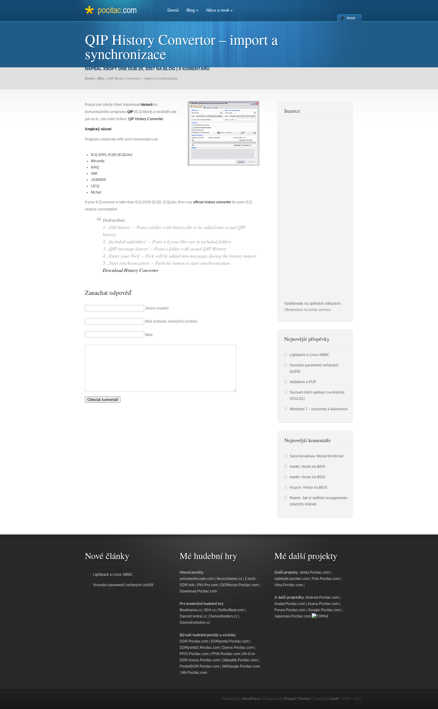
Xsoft (110, 68)
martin (295, 467)
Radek (295, 498)
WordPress (251, 699)
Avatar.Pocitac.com (289, 604)
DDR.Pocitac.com (194, 641)
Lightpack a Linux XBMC (310, 355)
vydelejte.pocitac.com (291, 579)
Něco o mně (219, 10)
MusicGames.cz (229, 579)
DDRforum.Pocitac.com (239, 585)
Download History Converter (130, 270)
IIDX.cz (210, 610)
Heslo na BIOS (313, 467)
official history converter (212, 202)
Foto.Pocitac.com (326, 579)
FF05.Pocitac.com (194, 654)
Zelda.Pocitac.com (315, 572)
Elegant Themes (297, 699)
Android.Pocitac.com (322, 597)
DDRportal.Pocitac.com (230, 641)
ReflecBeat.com (231, 610)
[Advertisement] (308, 211)
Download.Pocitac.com (198, 591)
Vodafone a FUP (303, 382)
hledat (351, 18)
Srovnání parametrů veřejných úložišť (123, 585)
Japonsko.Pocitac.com (292, 616)
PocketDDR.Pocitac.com (199, 666)
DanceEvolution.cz (195, 622)
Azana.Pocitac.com (322, 604)
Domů (173, 10)
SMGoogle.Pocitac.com (241, 666)
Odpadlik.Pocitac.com (239, 660)
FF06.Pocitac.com (225, 654)
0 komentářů (194, 68)
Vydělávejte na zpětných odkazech (312, 303)
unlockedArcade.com (197, 579)
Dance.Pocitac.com (238, 647)
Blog (192, 10)
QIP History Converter (145, 119)
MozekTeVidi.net (329, 456)
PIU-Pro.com (207, 585)
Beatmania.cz (191, 610)
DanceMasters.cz (223, 616)
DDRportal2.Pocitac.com (200, 647)
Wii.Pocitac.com (194, 673)
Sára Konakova (302, 456)
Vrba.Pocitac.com (288, 585)
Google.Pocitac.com (324, 610)
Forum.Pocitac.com (289, 610)
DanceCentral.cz (193, 616)
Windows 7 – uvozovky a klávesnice (319, 409)
